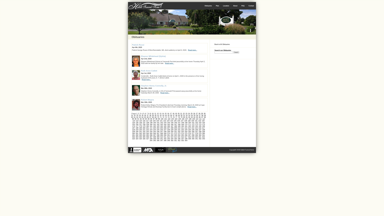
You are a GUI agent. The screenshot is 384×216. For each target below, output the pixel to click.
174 (200, 124)
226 (161, 130)
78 (179, 117)
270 (168, 133)
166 (172, 124)
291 (168, 135)
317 (186, 137)
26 (194, 113)
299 (196, 135)
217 (203, 128)
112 (203, 119)
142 (161, 122)
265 (151, 133)
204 (158, 128)
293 (175, 135)
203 (154, 128)
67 (150, 117)
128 (185, 121)
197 (133, 128)
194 (196, 126)
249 (168, 131)
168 (179, 124)
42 (161, 115)
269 (165, 133)
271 (172, 133)
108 (190, 119)
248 (165, 131)
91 (138, 119)
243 (147, 131)
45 (168, 115)
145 (172, 122)
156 (137, 124)
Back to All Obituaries (222, 44)
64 (142, 117)
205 (161, 128)
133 (203, 121)
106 (183, 119)
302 (133, 137)
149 (186, 122)
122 (164, 121)
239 (133, 131)
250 (172, 131)
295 (182, 135)
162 (158, 124)
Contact (251, 6)
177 (137, 126)
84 (194, 117)
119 (154, 121)
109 (193, 119)
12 (158, 113)
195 (200, 126)
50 (181, 115)
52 (187, 115)
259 (203, 131)
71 (161, 117)
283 (140, 135)
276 (189, 133)
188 (175, 126)
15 (165, 113)
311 (165, 137)
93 (143, 119)
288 (158, 135)
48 (176, 115)
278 (196, 133)
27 (197, 113)
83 (192, 117)
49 (179, 115)
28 (199, 113)
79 (181, 117)
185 (165, 126)
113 (133, 121)
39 (153, 115)
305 (144, 137)
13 (160, 113)
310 (161, 137)
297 (189, 135)
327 (147, 139)
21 (181, 113)
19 (176, 113)
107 (186, 119)
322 (203, 137)
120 (157, 121)
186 (168, 126)
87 (202, 117)
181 (151, 126)
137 (144, 122)
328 (151, 139)
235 (193, 130)
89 (133, 119)
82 (189, 117)
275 (186, 133)
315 (179, 137)
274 (182, 133)
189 (179, 126)
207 (168, 128)
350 (172, 140)
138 (147, 122)
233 (186, 130)
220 (140, 130)
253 (182, 131)
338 (186, 139)
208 (172, 128)
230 (175, 130)
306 (147, 137)
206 (165, 128)
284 (144, 135)
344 (151, 140)
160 (151, 124)
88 (205, 117)
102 (169, 119)
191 (186, 126)
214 (193, 128)
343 (203, 139)
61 (135, 117)
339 (189, 139)
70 (158, 117)
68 (153, 117)
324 (137, 139)
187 (172, 126)
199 (140, 128)
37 (148, 115)
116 (144, 121)
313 (172, 137)
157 (140, 124)
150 (189, 122)
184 (161, 126)
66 (148, 117)
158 (144, 124)
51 (184, 115)
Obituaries (208, 6)
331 (161, 139)
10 (153, 113)
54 (192, 115)
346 (158, 140)
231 (179, 130)
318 (189, 137)
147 (179, 122)
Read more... (192, 50)
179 (144, 126)
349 (168, 140)
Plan (217, 6)
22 (184, 113)
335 (175, 139)
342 (200, 139)
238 (203, 130)
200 (144, 128)
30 (205, 113)
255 (189, 131)
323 (133, 139)
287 (154, 135)
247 (161, 131)
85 (197, 117)
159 (147, 124)
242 (144, 131)
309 (158, 137)
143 (165, 122)
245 (154, 131)
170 (186, 124)
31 (132, 115)
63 (140, 117)
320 (196, 137)
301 (203, 135)
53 (189, 115)
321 (200, 137)
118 (151, 121)
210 (179, 128)
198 (137, 128)
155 (133, 124)
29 (202, 113)
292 (172, 135)
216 (200, 128)
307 (151, 137)
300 (200, 135)
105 (179, 119)
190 (182, 126)
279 (200, 133)
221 (144, 130)
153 (200, 122)
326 (144, 139)
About (235, 6)
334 (172, 139)
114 (137, 121)
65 (145, 117)
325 (140, 139)
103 (172, 119)
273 (179, 133)
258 (200, 131)
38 (150, 115)
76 (174, 117)
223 (151, 130)
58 (202, 115)
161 (154, 124)
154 (203, 122)
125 (175, 121)
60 (132, 117)
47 (174, 115)
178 (140, 126)
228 (168, 130)
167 (175, 124)
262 (140, 133)
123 (168, 121)
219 (137, 130)
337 (182, 139)
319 (193, 137)
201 (147, 128)
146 (175, 122)
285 (147, 135)
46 (171, 115)
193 (193, 126)
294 (179, 135)
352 (179, 140)
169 (182, 124)
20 (179, 113)
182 (154, 126)
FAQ (242, 6)
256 (193, 131)
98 (156, 119)
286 (151, 135)
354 (186, 140)
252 (179, 131)
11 (155, 113)
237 (200, 130)
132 (199, 121)
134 (133, 122)
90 (135, 119)
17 (171, 113)
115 (140, 121)
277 (193, 133)
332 (165, 139)
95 (149, 119)
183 (158, 126)
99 (159, 119)
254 (186, 131)
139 (151, 122)
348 (165, 140)
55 (194, 115)
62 (137, 117)
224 (154, 130)
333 (168, 139)
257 (196, 131)
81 (187, 117)
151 (193, 122)
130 (192, 121)
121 (161, 121)
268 (161, 133)
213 (189, 128)
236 (196, 130)
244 (151, 131)
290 (165, 135)
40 (155, 115)
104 (176, 119)
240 (137, 131)
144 (168, 122)
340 (193, 139)
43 (163, 115)
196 (203, 126)
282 (137, 135)
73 (166, 117)
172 (193, 124)
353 (182, 140)
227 (165, 130)
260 (133, 133)
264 (147, 133)
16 (168, 113)
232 (182, 130)
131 (196, 121)
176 (133, 126)
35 (142, 115)
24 (189, 113)
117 (147, 121)
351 (175, 140)
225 (158, 130)
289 (161, 135)
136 (140, 122)
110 (197, 119)
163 (161, 124)
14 (163, 113)
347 (161, 140)
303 (137, 137)
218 (133, 130)
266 (154, 133)
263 (144, 133)
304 (140, 137)
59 (205, 115)
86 (200, 117)
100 (162, 119)
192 (189, 126)
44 (166, 115)
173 (196, 124)
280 (203, 133)
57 (200, 115)
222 (147, 130)
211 (182, 128)
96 (151, 119)
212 (186, 128)
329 (154, 139)
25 (191, 113)
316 (182, 137)
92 (141, 119)
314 (175, 137)
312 (168, 137)
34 (140, 115)
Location (226, 6)
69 (155, 117)
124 (171, 121)
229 (172, 130)
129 (189, 121)
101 (165, 119)
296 (186, 135)
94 (146, 119)
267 (158, 133)
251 (175, 131)
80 (184, 117)
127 (182, 121)
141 (158, 122)
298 (193, 135)
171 (189, 124)
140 (154, 122)
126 (178, 121)
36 (145, 115)
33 (137, 115)
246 (158, 131)
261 (137, 133)
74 (168, 117)
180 (147, 126)
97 (154, 119)
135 (137, 122)
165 (168, 124)
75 (171, 117)
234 (189, 130)
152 (196, 122)
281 (133, 135)
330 (158, 139)
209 (175, 128)
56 (197, 115)
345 (154, 140)
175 (203, 124)
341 (196, 139)
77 (176, 117)
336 (179, 139)
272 (175, 133)
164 (165, 124)
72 (163, 117)
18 (173, 113)
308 (154, 137)
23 (186, 113)
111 (200, 119)
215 (196, 128)
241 (140, 131)
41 (158, 115)
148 (182, 122)
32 (135, 115)
